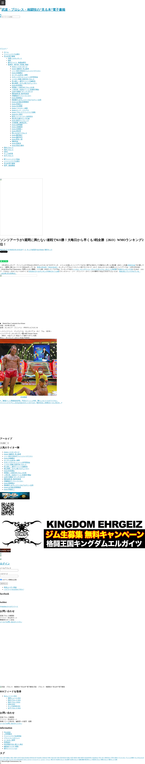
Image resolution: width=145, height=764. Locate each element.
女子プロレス (8, 155)
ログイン (5, 563)
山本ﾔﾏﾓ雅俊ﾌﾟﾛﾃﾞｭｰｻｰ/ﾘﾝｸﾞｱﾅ (22, 91)
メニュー (3, 48)
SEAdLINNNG (88, 757)
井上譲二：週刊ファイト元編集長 (24, 81)
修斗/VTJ (53, 759)
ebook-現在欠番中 (18, 145)
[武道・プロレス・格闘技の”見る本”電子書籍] (32, 9)
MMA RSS (11, 704)
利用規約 (7, 742)
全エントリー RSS (10, 696)
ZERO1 (116, 757)
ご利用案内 (8, 734)
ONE (58, 757)
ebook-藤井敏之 (17, 135)
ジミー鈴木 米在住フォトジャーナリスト (26, 71)
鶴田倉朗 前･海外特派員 (20, 93)
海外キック (48, 249)
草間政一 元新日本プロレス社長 (23, 87)
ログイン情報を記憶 (9, 580)
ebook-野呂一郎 (17, 139)
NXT (55, 757)
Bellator (8, 757)
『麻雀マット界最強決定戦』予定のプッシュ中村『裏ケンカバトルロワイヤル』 (29, 401)
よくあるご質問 (9, 740)
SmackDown (95, 757)
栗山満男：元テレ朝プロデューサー (24, 83)
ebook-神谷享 (16, 131)
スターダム (6, 759)
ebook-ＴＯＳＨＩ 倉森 (20, 108)
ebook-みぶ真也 (17, 114)
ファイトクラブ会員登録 (12, 736)
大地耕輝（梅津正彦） (20, 122)
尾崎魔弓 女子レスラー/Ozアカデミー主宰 (26, 100)
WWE (112, 757)
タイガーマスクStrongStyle (16, 759)
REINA (75, 757)
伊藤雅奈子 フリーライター (21, 96)
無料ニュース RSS (14, 698)
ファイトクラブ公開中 (12, 54)
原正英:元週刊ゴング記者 (21, 118)
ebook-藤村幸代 (17, 137)
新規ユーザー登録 (10, 587)
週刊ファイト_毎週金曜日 (17, 62)
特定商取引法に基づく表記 (13, 744)
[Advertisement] (72, 33)
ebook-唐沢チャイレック (20, 120)
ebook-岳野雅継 (17, 125)
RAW (72, 757)
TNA (100, 757)
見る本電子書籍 (9, 56)
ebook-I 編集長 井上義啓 (20, 69)
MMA (6, 151)
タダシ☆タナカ (27, 759)
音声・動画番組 (9, 165)
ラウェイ (48, 759)
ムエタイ (43, 759)
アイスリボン (121, 757)
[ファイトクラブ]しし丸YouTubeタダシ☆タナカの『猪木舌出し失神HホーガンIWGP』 (30, 403)
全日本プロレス (60, 759)
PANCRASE (63, 757)
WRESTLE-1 (107, 757)
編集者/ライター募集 (11, 746)
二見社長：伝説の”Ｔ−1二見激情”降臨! (25, 89)
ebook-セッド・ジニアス (20, 110)
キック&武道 (8, 153)
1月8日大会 (131, 265)
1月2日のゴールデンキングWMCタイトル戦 (43, 271)
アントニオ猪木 (130, 757)
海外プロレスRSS (14, 702)
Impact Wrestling (25, 757)
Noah (52, 757)
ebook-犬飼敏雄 (17, 127)
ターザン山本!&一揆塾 (20, 75)
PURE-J (68, 757)
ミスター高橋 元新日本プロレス (23, 79)
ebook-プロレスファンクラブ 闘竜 (24, 112)
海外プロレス (8, 149)
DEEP (15, 757)
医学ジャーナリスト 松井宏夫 (22, 116)
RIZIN (82, 757)
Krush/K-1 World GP (42, 757)
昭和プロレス (104, 759)
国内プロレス (8, 147)
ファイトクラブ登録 (12, 159)
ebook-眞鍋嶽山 (17, 98)
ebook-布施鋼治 (17, 73)
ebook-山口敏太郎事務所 (20, 102)
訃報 (116, 759)
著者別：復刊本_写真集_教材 (18, 64)
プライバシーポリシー (12, 738)
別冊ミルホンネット (15, 58)
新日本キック (88, 759)
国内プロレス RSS (14, 700)
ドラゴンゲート (36, 759)
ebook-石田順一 (17, 129)
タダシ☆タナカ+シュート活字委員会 (25, 77)
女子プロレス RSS (14, 708)
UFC (103, 757)
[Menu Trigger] (2, 2)
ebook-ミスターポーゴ (19, 66)
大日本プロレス (74, 759)
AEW (4, 757)
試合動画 (24, 397)
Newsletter (7, 732)
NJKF (49, 757)
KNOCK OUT (33, 757)
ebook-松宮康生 (17, 85)
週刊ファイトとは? (10, 748)
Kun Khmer (40, 249)
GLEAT (19, 757)
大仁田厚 (67, 759)
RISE (79, 757)
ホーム (6, 52)
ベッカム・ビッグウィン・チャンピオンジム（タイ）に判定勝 (94, 269)
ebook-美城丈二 (17, 104)
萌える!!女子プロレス (19, 133)
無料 (9, 60)
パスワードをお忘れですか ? (14, 589)
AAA (1, 757)
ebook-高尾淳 (16, 143)
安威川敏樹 (81, 759)
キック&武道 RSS (14, 706)
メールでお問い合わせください (11, 622)
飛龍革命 (15, 141)
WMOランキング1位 (125, 269)
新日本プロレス (96, 759)
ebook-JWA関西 (17, 106)
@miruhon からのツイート (9, 606)
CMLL (11, 757)
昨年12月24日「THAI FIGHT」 (48, 267)
